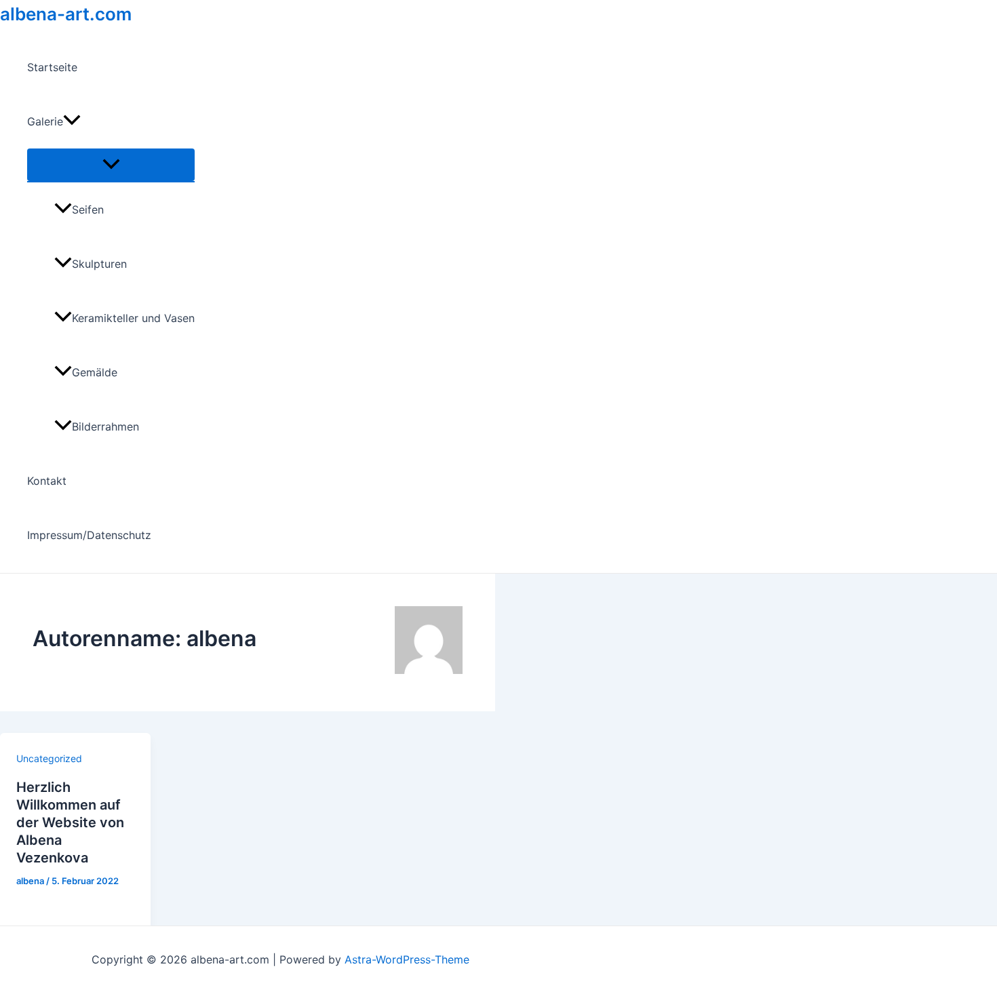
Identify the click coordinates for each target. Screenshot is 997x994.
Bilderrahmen (105, 426)
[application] (72, 121)
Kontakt (46, 481)
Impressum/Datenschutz (89, 535)
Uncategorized (49, 758)
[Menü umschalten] (111, 164)
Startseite (52, 67)
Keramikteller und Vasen (133, 318)
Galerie (45, 121)
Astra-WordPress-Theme (407, 959)
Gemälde (94, 372)
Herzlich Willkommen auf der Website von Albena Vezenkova (70, 822)
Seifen (88, 209)
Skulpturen (99, 264)
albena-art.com (66, 13)
